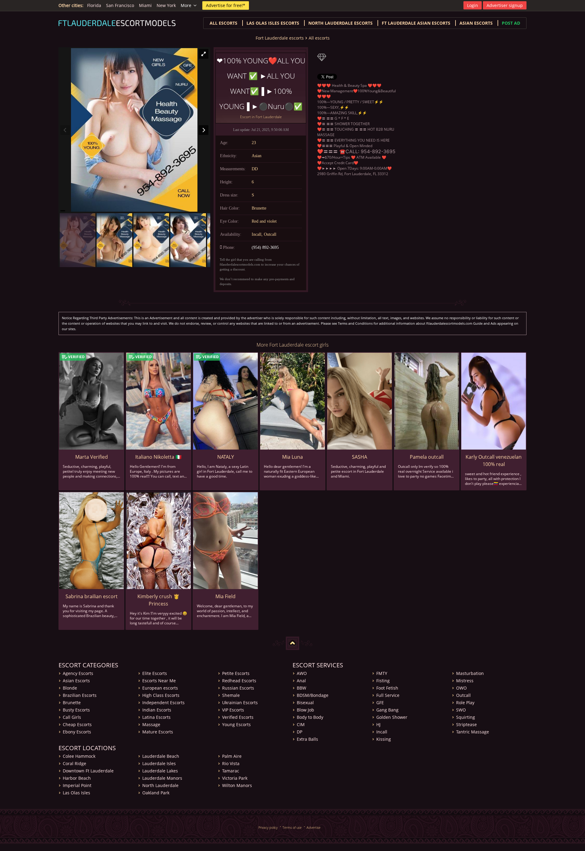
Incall (381, 732)
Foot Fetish (387, 688)
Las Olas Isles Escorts (272, 23)
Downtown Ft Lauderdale (88, 771)
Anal (301, 680)
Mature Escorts (157, 732)
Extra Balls (307, 739)
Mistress (464, 680)
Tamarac (230, 771)
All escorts (223, 23)
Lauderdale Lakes (160, 771)
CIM (301, 724)
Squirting (465, 717)
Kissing (383, 739)
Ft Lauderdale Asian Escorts (416, 23)
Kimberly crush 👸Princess (158, 600)
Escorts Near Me (159, 680)
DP (299, 732)
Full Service (387, 695)
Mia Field (225, 596)
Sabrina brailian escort (92, 596)
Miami (145, 5)
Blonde (70, 688)
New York (166, 5)
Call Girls (72, 717)
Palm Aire (232, 756)
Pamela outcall (427, 457)
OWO (461, 688)
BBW (301, 688)
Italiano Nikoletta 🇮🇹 (158, 457)
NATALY (225, 457)
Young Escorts (236, 724)
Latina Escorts (156, 717)
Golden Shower (391, 717)
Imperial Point (77, 785)
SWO (461, 710)
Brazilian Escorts (80, 695)
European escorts (160, 688)
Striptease (466, 724)
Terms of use (292, 827)
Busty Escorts (76, 710)
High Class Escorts (160, 695)
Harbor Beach (77, 778)
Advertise (314, 827)
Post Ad (511, 23)
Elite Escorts (154, 673)
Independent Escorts (163, 702)
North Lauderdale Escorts (340, 23)
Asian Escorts (76, 680)
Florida (94, 5)
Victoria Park (234, 778)
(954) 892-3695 (265, 247)
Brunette (72, 702)
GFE (380, 702)
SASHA (359, 457)
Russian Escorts (238, 688)
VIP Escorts (233, 710)
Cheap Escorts (77, 724)
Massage (151, 724)
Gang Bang (387, 710)
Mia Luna (292, 457)
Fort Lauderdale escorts (280, 38)
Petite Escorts (236, 673)
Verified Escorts (238, 717)
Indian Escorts (156, 710)
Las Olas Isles (76, 793)
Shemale (231, 695)
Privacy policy (268, 827)
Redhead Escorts (239, 680)
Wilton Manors (237, 785)
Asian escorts (476, 23)
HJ (378, 724)
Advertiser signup (505, 5)
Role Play (465, 702)
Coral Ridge (74, 763)
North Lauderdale (160, 785)
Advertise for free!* (225, 5)
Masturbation (470, 673)
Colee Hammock (79, 756)
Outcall (463, 695)
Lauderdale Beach (160, 756)
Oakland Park (155, 793)
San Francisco (120, 5)
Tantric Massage (472, 732)
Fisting (383, 680)
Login (472, 5)
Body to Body (310, 717)
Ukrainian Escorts (240, 702)
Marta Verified (91, 457)
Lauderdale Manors (162, 778)
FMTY (381, 673)
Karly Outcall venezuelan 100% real (494, 461)
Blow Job (305, 710)
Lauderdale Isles (159, 763)
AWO (302, 673)
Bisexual (305, 702)
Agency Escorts (78, 673)
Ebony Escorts (77, 732)
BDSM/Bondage (312, 695)
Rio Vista (230, 763)
